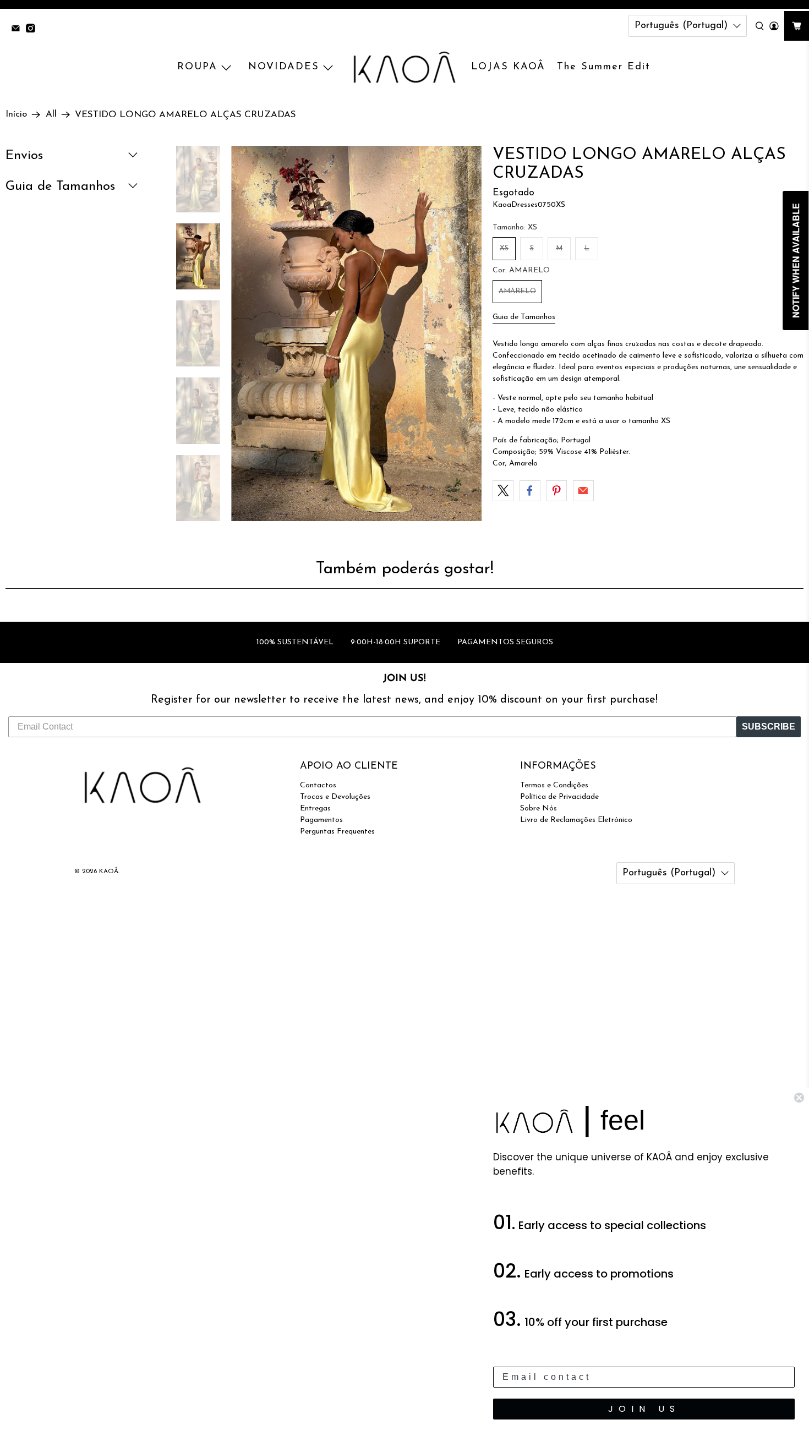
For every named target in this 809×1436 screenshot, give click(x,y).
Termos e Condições (554, 785)
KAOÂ (108, 871)
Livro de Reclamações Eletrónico (576, 820)
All (51, 114)
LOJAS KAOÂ (508, 67)
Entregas (315, 808)
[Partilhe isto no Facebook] (530, 490)
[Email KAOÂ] (18, 29)
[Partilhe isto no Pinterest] (556, 490)
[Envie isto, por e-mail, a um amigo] (583, 490)
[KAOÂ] (404, 68)
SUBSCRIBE (768, 726)
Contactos (318, 785)
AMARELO (517, 291)
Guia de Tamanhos (524, 317)
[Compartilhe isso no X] (503, 490)
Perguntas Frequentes (337, 831)
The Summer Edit (604, 67)
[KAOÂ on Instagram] (33, 29)
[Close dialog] (799, 1097)
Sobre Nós (538, 808)
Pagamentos (321, 820)
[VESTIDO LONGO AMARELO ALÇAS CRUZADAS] (356, 333)
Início (16, 114)
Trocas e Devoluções (335, 797)
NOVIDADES (283, 67)
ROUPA (197, 67)
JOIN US (644, 1408)
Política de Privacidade (559, 797)
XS (504, 248)
